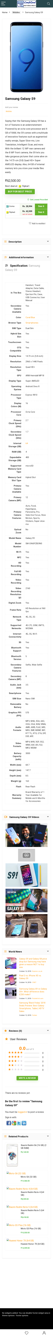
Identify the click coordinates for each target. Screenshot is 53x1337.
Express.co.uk (37, 971)
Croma (11, 206)
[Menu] (3, 3)
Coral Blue (30, 317)
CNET (34, 982)
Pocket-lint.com (37, 998)
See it (41, 206)
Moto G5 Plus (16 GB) (31, 1228)
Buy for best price (20, 191)
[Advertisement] (27, 1287)
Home (4, 12)
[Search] (48, 3)
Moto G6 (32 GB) (28, 1177)
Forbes (34, 1015)
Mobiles (16, 12)
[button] (9, 1122)
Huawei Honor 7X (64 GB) (32, 1244)
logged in (23, 1112)
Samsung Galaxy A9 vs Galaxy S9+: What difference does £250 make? (33, 992)
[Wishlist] (26, 1333)
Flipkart (12, 212)
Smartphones (32, 323)
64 (27, 443)
